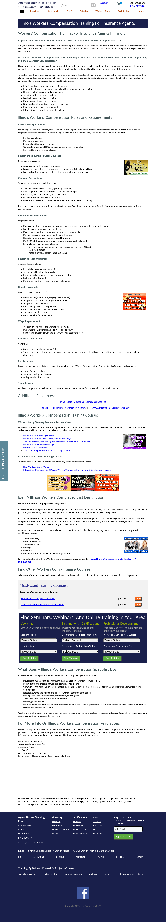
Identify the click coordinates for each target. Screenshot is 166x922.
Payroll (100, 857)
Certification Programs (76, 408)
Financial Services (80, 826)
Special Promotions (27, 874)
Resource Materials (73, 874)
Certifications (124, 11)
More (141, 11)
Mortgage (80, 857)
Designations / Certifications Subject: (79, 635)
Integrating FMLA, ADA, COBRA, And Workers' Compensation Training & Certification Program (67, 470)
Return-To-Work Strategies (35, 448)
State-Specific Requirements (50, 408)
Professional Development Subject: (119, 635)
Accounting (38, 857)
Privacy (96, 830)
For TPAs (120, 857)
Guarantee (97, 826)
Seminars (92, 874)
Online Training (50, 874)
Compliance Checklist (96, 402)
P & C (69, 11)
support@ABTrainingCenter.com (31, 843)
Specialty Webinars (121, 408)
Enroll (138, 599)
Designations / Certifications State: (78, 646)
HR (19, 857)
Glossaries (79, 402)
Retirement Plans (80, 833)
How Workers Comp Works (36, 467)
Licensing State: (27, 646)
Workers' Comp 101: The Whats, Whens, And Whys (47, 439)
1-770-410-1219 (137, 6)
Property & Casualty (60, 830)
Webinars (107, 874)
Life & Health (53, 11)
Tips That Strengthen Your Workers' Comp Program (47, 451)
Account (104, 3)
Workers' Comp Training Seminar (38, 436)
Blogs (69, 402)
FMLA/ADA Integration (99, 408)
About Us (97, 822)
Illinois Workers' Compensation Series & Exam (42, 605)
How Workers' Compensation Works (38, 599)
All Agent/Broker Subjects (131, 874)
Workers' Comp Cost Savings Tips (38, 445)
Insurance (77, 822)
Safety (140, 857)
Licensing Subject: (28, 635)
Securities (34, 11)
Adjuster (84, 11)
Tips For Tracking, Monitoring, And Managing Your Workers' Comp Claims (57, 442)
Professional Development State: (118, 646)
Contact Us (97, 833)
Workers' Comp (102, 11)
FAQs (62, 402)
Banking (60, 857)
